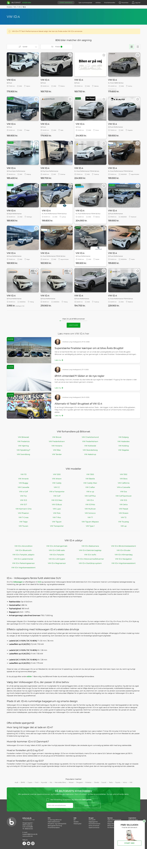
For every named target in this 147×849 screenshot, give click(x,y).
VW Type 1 (90, 526)
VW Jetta (124, 504)
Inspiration (132, 818)
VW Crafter (90, 487)
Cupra (30, 782)
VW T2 (123, 517)
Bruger (91, 818)
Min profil (92, 820)
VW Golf (56, 496)
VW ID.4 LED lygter (57, 559)
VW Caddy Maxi (90, 483)
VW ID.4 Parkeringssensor (23, 563)
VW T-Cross (23, 517)
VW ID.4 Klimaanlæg (123, 555)
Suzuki (103, 782)
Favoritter (125, 2)
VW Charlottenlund (90, 437)
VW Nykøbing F (23, 450)
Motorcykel (77, 823)
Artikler (98, 2)
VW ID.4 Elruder (123, 550)
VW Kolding (123, 446)
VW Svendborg (23, 454)
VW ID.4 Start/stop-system (90, 563)
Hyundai (44, 782)
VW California (123, 483)
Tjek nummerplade (85, 2)
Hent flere (73, 325)
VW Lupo (57, 509)
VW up (124, 526)
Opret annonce (66, 2)
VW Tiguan (57, 522)
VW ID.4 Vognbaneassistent (123, 563)
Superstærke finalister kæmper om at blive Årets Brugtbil (89, 348)
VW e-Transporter (56, 492)
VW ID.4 (90, 500)
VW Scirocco (90, 513)
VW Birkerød (23, 437)
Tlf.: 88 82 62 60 (27, 829)
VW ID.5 (123, 500)
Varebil (76, 822)
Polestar (88, 782)
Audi (16, 782)
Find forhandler (109, 2)
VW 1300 (90, 474)
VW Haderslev (124, 441)
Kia (51, 782)
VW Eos (123, 492)
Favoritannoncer (94, 823)
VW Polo (56, 513)
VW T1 (90, 517)
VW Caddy (56, 483)
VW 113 (23, 474)
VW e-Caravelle (123, 487)
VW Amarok (23, 479)
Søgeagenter (93, 822)
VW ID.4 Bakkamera (90, 546)
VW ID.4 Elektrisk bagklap (90, 550)
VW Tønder (57, 454)
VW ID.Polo (90, 504)
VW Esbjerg (123, 437)
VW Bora (123, 479)
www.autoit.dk (27, 836)
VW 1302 (123, 474)
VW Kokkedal (90, 446)
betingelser (86, 800)
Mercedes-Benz (60, 782)
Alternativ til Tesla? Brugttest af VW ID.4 (78, 403)
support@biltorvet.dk (29, 834)
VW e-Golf (23, 492)
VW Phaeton (23, 513)
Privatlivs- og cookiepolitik (57, 823)
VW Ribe (57, 450)
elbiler (29, 676)
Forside (9, 7)
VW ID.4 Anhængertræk (56, 546)
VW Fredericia (23, 441)
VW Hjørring (23, 446)
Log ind (137, 2)
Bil (15, 7)
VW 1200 (57, 474)
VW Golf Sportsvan (124, 496)
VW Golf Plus (90, 496)
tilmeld (87, 805)
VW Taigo (23, 522)
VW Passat (123, 509)
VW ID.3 (23, 500)
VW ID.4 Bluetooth (23, 550)
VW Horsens (57, 446)
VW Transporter (57, 526)
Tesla (111, 782)
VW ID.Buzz (57, 504)
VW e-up (90, 492)
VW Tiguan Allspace (90, 522)
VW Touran (23, 526)
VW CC (57, 487)
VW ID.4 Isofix (90, 555)
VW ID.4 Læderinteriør (23, 559)
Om (49, 818)
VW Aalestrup (90, 454)
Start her (129, 843)
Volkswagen (18, 582)
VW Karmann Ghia (23, 509)
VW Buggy (23, 483)
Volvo (125, 782)
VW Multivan (90, 509)
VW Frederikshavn (57, 441)
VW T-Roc (57, 517)
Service (110, 818)
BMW (23, 782)
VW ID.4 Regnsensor (57, 563)
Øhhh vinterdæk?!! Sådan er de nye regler (79, 375)
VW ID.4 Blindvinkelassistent (123, 546)
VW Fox (23, 496)
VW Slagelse (123, 450)
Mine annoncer (94, 825)
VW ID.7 (23, 504)
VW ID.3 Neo (56, 500)
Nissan (71, 782)
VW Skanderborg (90, 450)
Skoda (96, 782)
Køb (75, 818)
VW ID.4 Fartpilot (57, 555)
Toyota (117, 782)
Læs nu (58, 360)
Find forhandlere (54, 827)
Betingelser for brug (55, 825)
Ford (36, 782)
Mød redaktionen (54, 822)
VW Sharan (123, 513)
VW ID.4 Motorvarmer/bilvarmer (90, 559)
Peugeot (79, 782)
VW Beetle (90, 479)
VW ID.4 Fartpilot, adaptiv (23, 555)
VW (19, 7)
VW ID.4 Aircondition (23, 546)
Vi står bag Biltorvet (55, 820)
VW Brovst (56, 437)
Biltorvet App (133, 820)
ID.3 (39, 582)
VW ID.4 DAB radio (57, 550)
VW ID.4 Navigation (123, 559)
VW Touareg (123, 522)
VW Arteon (57, 479)
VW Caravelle (23, 487)
